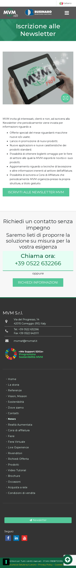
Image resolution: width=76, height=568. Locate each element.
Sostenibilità (16, 401)
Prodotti (13, 464)
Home (12, 379)
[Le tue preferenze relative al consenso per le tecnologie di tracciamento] (6, 561)
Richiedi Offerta (18, 458)
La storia (13, 384)
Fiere (11, 436)
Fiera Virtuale (16, 441)
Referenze (15, 390)
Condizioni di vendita (21, 493)
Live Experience (18, 447)
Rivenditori (15, 453)
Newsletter (39, 520)
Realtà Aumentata (20, 424)
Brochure (14, 476)
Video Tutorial (17, 470)
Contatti (13, 413)
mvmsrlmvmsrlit (25, 341)
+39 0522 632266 (38, 263)
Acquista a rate (18, 487)
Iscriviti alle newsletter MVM (36, 192)
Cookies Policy (62, 564)
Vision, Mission (17, 396)
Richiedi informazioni (38, 282)
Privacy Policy (45, 564)
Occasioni (14, 481)
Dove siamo (16, 407)
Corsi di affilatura (19, 430)
